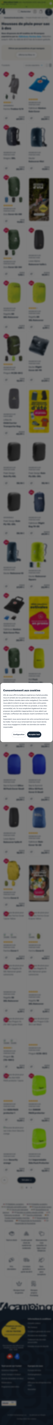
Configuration (18, 734)
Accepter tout (34, 734)
